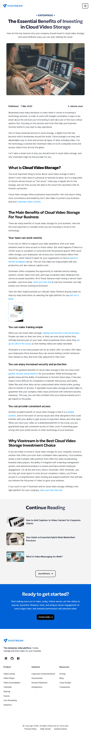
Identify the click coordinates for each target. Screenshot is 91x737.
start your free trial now (51, 490)
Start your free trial (42, 282)
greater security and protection (23, 373)
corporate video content (29, 201)
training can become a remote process (61, 333)
